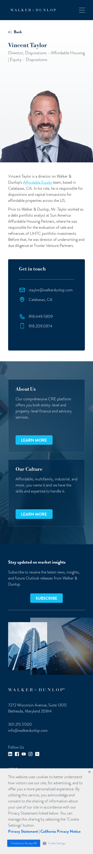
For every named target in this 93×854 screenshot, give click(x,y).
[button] (54, 843)
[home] (32, 10)
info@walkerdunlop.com (28, 730)
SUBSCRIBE (46, 598)
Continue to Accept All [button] (23, 843)
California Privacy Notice (60, 831)
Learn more (34, 440)
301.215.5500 (20, 724)
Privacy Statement (23, 831)
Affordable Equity (37, 182)
